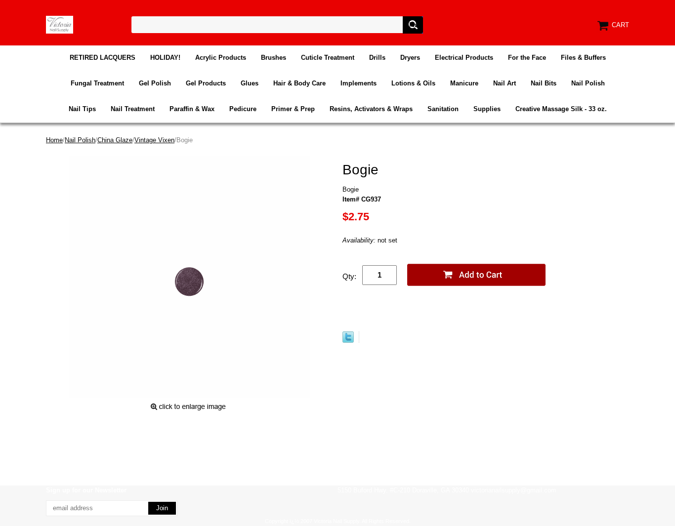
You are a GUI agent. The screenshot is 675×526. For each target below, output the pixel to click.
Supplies (487, 109)
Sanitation (443, 109)
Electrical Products (464, 57)
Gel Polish (155, 83)
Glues (249, 83)
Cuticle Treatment (327, 57)
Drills (377, 57)
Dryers (410, 57)
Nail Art (504, 83)
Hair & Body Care (299, 83)
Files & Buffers (583, 57)
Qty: (349, 276)
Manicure (464, 83)
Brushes (273, 57)
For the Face (527, 57)
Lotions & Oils (413, 83)
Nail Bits (543, 83)
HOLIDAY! (165, 57)
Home (54, 140)
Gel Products (206, 83)
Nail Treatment (133, 109)
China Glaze (114, 140)
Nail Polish (588, 83)
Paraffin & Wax (191, 109)
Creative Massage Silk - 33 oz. (561, 109)
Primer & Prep (293, 109)
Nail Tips (82, 109)
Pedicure (242, 109)
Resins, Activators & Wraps (371, 109)
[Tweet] (348, 340)
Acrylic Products (220, 57)
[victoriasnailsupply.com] (59, 24)
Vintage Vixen (154, 140)
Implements (358, 83)
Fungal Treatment (97, 83)
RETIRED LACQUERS (102, 57)
